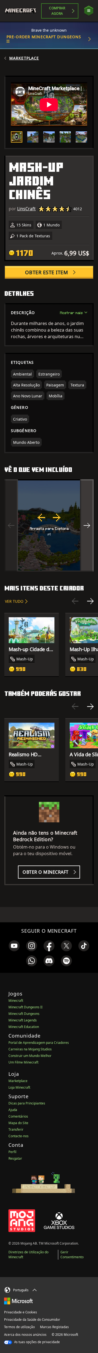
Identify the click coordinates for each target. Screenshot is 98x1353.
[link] (14, 945)
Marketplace (24, 58)
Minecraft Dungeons (23, 1013)
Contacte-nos (18, 1136)
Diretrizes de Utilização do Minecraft (28, 1254)
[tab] (16, 137)
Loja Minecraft (19, 1087)
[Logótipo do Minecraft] (22, 11)
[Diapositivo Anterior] (75, 601)
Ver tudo (14, 601)
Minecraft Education (23, 1026)
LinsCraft (26, 209)
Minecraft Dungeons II (25, 1007)
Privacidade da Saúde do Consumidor (32, 1319)
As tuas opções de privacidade (36, 1342)
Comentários (18, 1116)
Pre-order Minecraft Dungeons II (44, 39)
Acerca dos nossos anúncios (25, 1335)
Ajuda (12, 1109)
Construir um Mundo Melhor (29, 1055)
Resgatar (15, 1158)
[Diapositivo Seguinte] (90, 601)
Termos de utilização (19, 1327)
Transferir (15, 1129)
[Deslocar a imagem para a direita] (87, 525)
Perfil (12, 1152)
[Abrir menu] (89, 10)
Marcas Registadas (54, 1327)
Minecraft (15, 1000)
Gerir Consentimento (72, 1254)
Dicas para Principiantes (26, 1103)
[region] (49, 525)
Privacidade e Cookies (20, 1312)
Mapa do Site (18, 1123)
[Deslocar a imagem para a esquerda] (11, 525)
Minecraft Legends (22, 1020)
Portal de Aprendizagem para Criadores (38, 1042)
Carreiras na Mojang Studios (30, 1049)
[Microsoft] (18, 1300)
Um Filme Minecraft (23, 1062)
